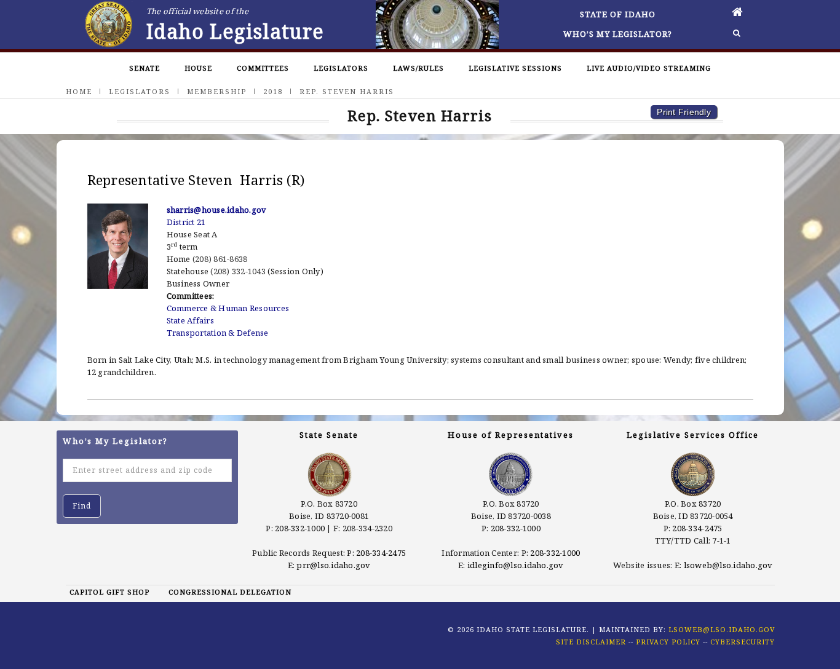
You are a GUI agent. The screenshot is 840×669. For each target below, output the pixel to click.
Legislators (341, 68)
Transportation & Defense (218, 332)
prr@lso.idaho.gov (333, 565)
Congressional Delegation (229, 591)
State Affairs (190, 320)
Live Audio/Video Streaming (649, 68)
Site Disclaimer (591, 641)
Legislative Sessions (515, 68)
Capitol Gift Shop (109, 591)
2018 (273, 91)
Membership (217, 91)
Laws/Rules (418, 68)
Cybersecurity (742, 641)
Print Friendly (684, 112)
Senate (144, 68)
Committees (263, 68)
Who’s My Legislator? (617, 33)
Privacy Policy (668, 641)
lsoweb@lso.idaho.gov (728, 565)
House (198, 68)
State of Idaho (618, 14)
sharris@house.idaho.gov (217, 209)
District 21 (186, 222)
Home (79, 91)
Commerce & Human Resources (228, 308)
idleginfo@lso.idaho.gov (515, 565)
